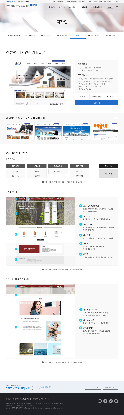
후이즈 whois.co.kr (11, 1)
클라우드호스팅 (74, 1)
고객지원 (84, 7)
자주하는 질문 (92, 387)
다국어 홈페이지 (30, 35)
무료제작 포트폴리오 (94, 35)
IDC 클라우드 (89, 1)
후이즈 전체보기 (117, 1)
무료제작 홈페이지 (14, 35)
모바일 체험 (96, 96)
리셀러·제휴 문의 (109, 387)
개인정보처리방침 (26, 399)
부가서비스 (73, 7)
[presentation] (115, 118)
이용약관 (16, 399)
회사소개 (9, 399)
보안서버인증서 (82, 1)
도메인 (54, 1)
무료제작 (52, 7)
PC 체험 (82, 96)
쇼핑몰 (100, 1)
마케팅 (104, 1)
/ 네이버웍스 (61, 1)
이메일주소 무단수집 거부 (41, 399)
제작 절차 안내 (110, 35)
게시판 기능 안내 (62, 35)
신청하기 (96, 103)
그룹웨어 (68, 1)
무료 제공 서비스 (46, 35)
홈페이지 (95, 1)
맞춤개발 (62, 7)
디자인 (78, 35)
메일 (58, 1)
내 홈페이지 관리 (96, 7)
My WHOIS (114, 1)
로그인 (110, 7)
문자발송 (109, 1)
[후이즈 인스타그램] (111, 399)
